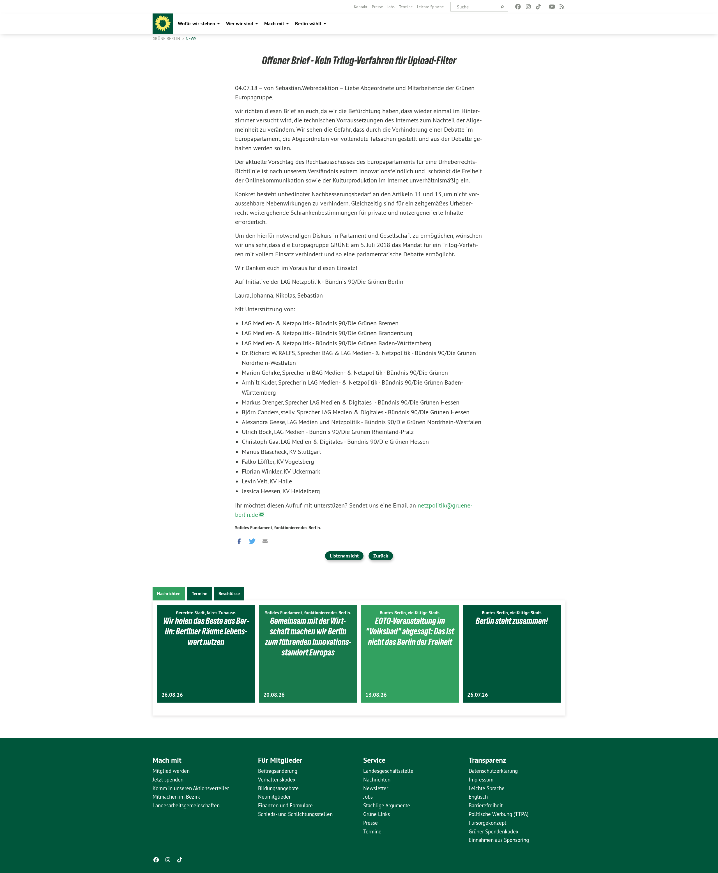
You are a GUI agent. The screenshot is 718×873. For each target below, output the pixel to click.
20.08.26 (274, 694)
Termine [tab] (199, 594)
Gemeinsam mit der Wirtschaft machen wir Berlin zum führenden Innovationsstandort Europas (308, 637)
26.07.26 (477, 694)
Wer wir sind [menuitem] (239, 23)
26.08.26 (172, 694)
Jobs (391, 6)
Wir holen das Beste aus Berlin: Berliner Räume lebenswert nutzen (206, 631)
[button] (239, 540)
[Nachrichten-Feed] (562, 6)
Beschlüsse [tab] (229, 594)
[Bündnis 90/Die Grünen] (163, 23)
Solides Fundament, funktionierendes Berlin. (278, 528)
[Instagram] (528, 6)
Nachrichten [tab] (169, 594)
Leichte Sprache (430, 6)
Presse (377, 6)
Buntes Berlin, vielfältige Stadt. (410, 613)
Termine (406, 6)
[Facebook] (518, 6)
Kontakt (360, 6)
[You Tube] (551, 6)
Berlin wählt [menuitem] (308, 23)
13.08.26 (376, 694)
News (191, 38)
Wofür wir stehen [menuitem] (196, 23)
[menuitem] (360, 6)
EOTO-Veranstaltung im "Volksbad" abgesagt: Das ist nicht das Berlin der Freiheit (410, 631)
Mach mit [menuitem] (274, 23)
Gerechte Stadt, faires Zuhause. (206, 613)
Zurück (380, 555)
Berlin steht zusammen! (512, 621)
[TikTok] (538, 6)
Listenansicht (344, 555)
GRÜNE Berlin (167, 38)
